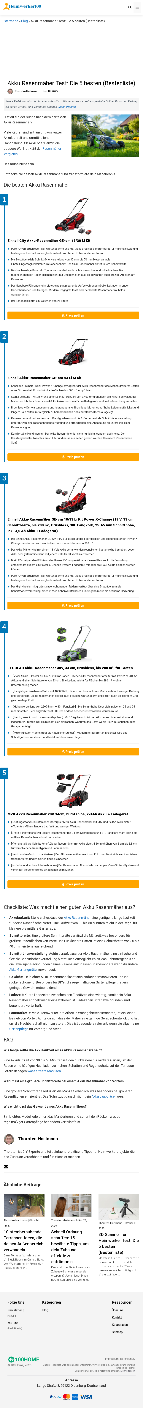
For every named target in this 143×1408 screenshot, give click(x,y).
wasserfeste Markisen (44, 1071)
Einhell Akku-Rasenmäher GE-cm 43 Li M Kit (44, 378)
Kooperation (120, 1325)
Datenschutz (128, 1358)
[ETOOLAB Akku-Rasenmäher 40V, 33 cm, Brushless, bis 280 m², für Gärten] (73, 643)
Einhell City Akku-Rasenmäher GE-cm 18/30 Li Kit (48, 240)
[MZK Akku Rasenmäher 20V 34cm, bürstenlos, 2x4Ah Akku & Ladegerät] (73, 790)
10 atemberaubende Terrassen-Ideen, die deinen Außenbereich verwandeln (23, 1240)
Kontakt (117, 1317)
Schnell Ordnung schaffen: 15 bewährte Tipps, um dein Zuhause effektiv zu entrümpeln (70, 1246)
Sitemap (117, 1332)
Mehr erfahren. (128, 1371)
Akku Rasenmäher (77, 918)
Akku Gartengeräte (23, 970)
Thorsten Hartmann (38, 1138)
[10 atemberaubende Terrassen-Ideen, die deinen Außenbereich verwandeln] (24, 1214)
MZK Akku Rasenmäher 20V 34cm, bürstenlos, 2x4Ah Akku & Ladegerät (67, 814)
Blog (24, 21)
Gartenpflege (18, 1029)
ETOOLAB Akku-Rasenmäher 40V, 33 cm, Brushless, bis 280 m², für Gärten (70, 668)
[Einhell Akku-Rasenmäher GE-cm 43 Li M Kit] (73, 353)
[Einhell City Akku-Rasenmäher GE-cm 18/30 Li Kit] (73, 216)
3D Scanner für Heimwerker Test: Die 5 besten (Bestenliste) (118, 1243)
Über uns (117, 1310)
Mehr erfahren (67, 107)
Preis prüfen (75, 315)
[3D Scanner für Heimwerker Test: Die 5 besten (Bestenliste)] (118, 1217)
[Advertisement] (71, 52)
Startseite (11, 21)
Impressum (112, 1358)
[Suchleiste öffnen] (130, 7)
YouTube (12, 1323)
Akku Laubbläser (104, 1096)
